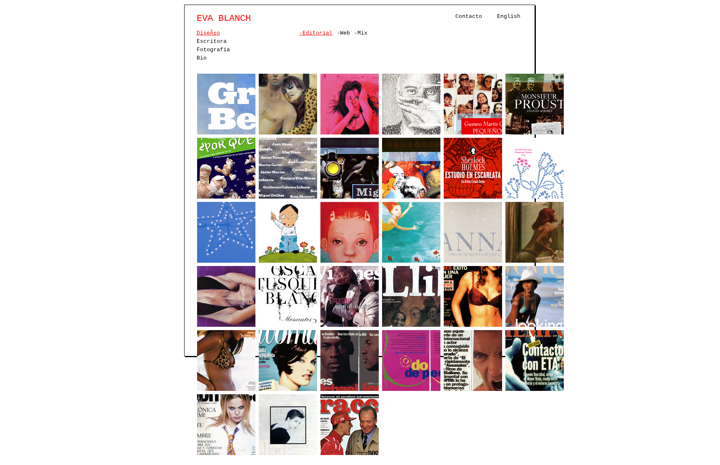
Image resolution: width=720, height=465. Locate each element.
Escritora (212, 41)
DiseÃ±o (208, 33)
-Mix (361, 33)
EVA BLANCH (224, 18)
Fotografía (213, 50)
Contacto (468, 16)
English (508, 16)
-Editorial (315, 33)
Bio (202, 58)
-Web (343, 33)
